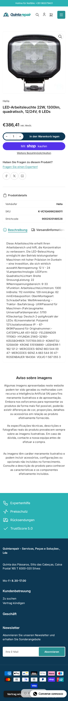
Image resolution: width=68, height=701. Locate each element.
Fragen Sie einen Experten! (20, 167)
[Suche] (37, 15)
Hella (6, 101)
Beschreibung (17, 230)
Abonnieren (51, 651)
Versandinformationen (51, 230)
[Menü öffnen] (61, 15)
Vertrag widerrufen (19, 694)
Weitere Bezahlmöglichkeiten (34, 152)
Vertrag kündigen (14, 603)
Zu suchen (9, 598)
